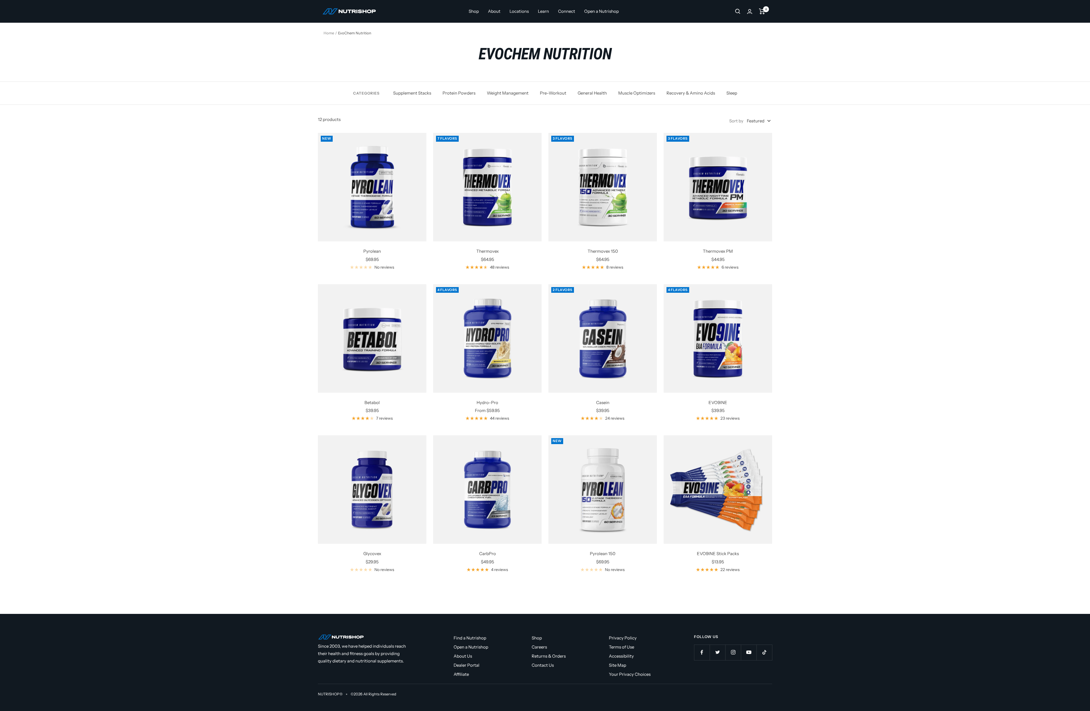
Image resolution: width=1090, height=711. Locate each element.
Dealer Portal (466, 665)
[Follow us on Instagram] (733, 652)
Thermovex (487, 251)
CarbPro (487, 553)
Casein (602, 402)
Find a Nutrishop (470, 638)
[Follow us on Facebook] (702, 652)
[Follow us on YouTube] (748, 652)
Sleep (731, 93)
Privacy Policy (623, 638)
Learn (543, 11)
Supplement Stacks (412, 93)
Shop (474, 11)
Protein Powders (459, 93)
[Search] (737, 11)
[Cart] (762, 11)
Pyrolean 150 (602, 553)
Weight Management (508, 93)
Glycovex (372, 553)
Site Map (617, 665)
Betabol (372, 402)
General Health (592, 93)
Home (329, 33)
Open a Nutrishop (601, 11)
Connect (566, 11)
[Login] (749, 11)
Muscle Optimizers (636, 93)
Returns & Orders (549, 656)
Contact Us (543, 665)
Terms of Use (621, 647)
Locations (519, 11)
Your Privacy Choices (630, 674)
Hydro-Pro (487, 402)
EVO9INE (717, 402)
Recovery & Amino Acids (690, 93)
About (494, 11)
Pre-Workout (553, 93)
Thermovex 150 (603, 251)
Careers (539, 647)
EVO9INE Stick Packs (718, 553)
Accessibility (621, 656)
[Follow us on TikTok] (764, 652)
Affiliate (461, 674)
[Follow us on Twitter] (717, 652)
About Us (463, 656)
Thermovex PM (718, 251)
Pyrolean (372, 251)
